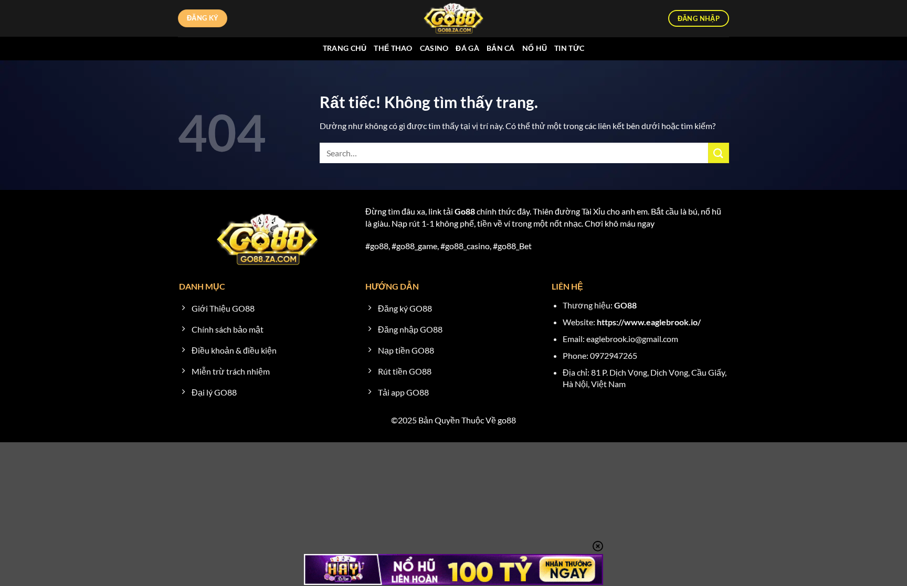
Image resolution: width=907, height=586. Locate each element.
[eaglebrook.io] (453, 18)
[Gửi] (718, 153)
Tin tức (569, 48)
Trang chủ (345, 48)
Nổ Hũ (534, 48)
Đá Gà (467, 48)
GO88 (625, 305)
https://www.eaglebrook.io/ (649, 322)
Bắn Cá (501, 48)
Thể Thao (393, 48)
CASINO (434, 48)
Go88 (465, 211)
